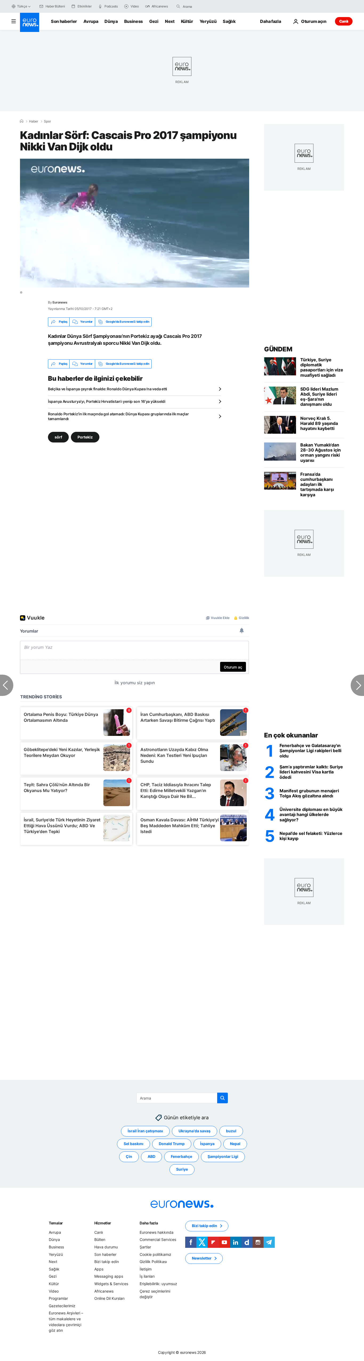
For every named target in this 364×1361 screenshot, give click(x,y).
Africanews (104, 1291)
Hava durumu (106, 1247)
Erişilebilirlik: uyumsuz (158, 1283)
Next (170, 21)
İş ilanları (147, 1276)
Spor (47, 121)
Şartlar (145, 1247)
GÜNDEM (278, 349)
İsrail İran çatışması (145, 1131)
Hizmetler (102, 1222)
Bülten (99, 1239)
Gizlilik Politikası (153, 1261)
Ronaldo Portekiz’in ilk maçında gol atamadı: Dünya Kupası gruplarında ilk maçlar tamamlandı (118, 416)
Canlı (343, 21)
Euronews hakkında (156, 1232)
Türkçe (22, 6)
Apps (98, 1268)
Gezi (154, 21)
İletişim (146, 1268)
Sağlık (229, 21)
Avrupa (90, 21)
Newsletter (202, 1258)
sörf (58, 436)
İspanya (207, 1143)
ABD (151, 1156)
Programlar (58, 1298)
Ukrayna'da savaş (195, 1131)
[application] (134, 223)
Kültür (187, 21)
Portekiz (85, 436)
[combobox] (205, 6)
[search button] (178, 6)
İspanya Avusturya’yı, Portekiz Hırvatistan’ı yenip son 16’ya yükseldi (106, 401)
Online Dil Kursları (109, 1298)
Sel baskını (133, 1143)
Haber (33, 121)
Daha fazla (149, 1222)
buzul (231, 1131)
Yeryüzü (208, 21)
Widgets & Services (111, 1283)
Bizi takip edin (106, 1261)
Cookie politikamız (155, 1254)
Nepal (235, 1143)
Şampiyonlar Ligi (223, 1156)
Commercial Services (158, 1239)
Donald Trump (172, 1143)
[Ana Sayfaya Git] (29, 22)
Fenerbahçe (181, 1156)
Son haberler (64, 21)
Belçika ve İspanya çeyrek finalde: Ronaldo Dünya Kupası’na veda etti (107, 389)
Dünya (111, 21)
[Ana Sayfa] (21, 121)
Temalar (56, 1222)
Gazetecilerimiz (62, 1305)
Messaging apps (108, 1276)
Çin (129, 1156)
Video (54, 1291)
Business (133, 21)
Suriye (182, 1169)
